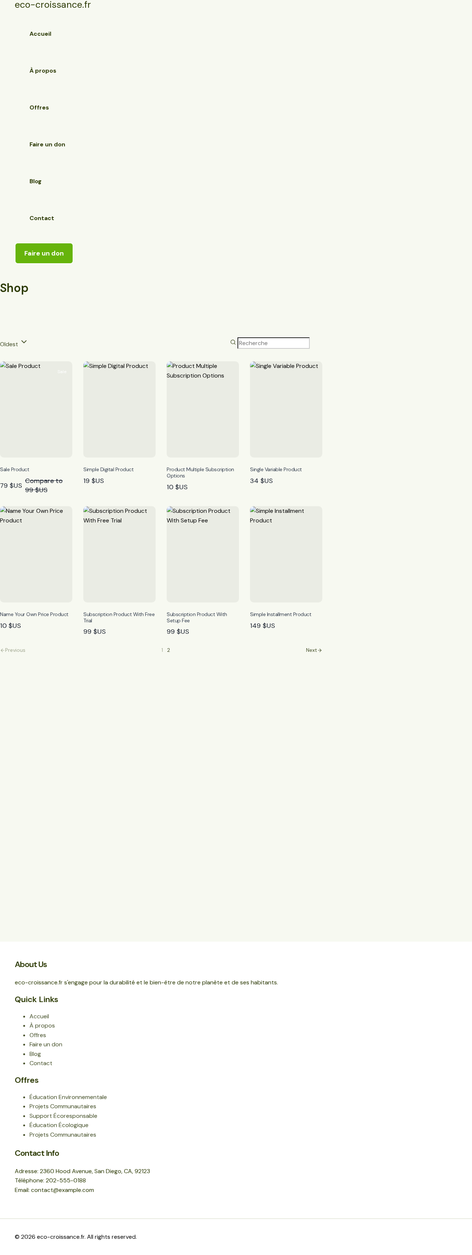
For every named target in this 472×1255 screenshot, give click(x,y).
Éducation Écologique (59, 1125)
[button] (44, 253)
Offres (39, 107)
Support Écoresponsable (63, 1116)
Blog (36, 181)
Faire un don (47, 144)
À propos (43, 70)
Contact (42, 218)
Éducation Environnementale (68, 1097)
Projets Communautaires (63, 1106)
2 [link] (168, 650)
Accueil (40, 34)
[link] (314, 650)
